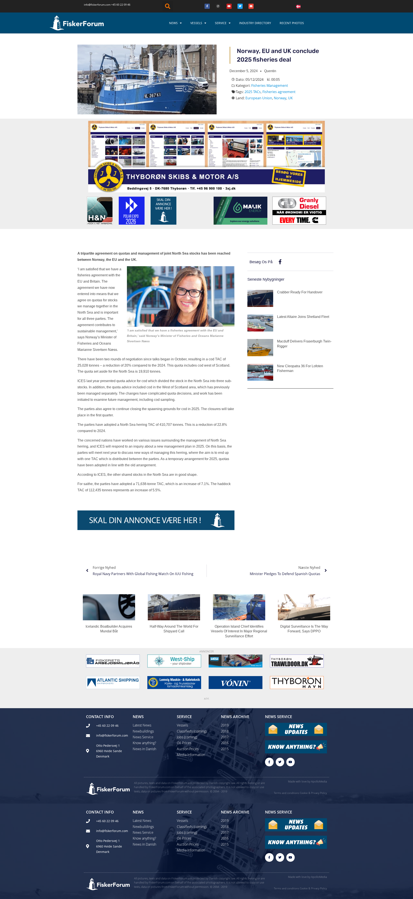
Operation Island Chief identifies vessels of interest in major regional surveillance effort (239, 631)
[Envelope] (251, 6)
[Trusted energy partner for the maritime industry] (240, 210)
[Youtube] (229, 6)
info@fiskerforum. (94, 4)
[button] (168, 6)
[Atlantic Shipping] (113, 682)
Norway (280, 98)
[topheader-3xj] (206, 156)
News (173, 23)
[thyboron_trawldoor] (297, 660)
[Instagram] (218, 6)
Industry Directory (255, 23)
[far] (113, 660)
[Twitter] (240, 6)
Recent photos (292, 23)
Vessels (196, 23)
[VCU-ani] (235, 660)
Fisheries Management (269, 85)
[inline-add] (155, 520)
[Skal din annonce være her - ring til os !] (163, 210)
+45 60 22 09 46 (120, 4)
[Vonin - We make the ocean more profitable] (235, 682)
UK (290, 98)
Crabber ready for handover (299, 292)
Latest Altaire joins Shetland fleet (303, 317)
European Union (258, 98)
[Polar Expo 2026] (132, 210)
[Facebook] (207, 6)
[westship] (174, 660)
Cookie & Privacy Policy (313, 793)
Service (221, 23)
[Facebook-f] (269, 762)
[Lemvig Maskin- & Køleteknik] (174, 682)
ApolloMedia (319, 781)
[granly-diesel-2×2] (299, 210)
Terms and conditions (286, 793)
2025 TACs (253, 91)
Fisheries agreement (279, 91)
